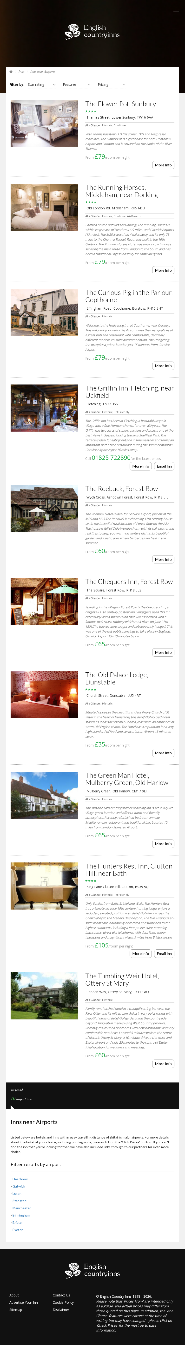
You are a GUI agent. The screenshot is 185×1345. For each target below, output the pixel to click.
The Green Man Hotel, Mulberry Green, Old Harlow (126, 778)
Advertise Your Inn (23, 1302)
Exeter (18, 1230)
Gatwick (19, 1186)
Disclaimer (61, 1309)
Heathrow (20, 1179)
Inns (21, 71)
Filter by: (16, 84)
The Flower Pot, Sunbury (120, 104)
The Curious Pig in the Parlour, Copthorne (129, 296)
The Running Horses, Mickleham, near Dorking (121, 191)
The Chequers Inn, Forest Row (129, 581)
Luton (17, 1193)
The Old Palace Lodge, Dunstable (116, 678)
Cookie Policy (63, 1302)
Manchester (22, 1208)
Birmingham (21, 1215)
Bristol (17, 1222)
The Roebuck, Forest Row (121, 488)
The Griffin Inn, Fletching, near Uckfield (129, 391)
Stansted (19, 1201)
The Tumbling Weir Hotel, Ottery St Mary (122, 979)
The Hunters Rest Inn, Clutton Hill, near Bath (128, 869)
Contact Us (61, 1295)
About (14, 1295)
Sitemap (15, 1309)
